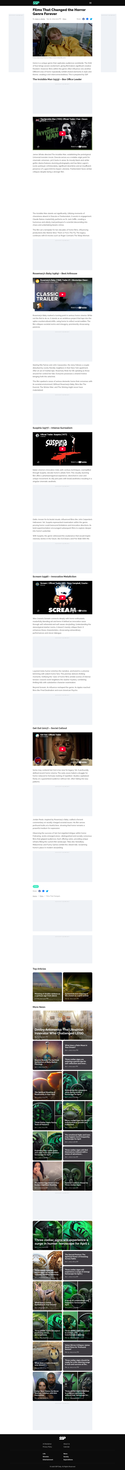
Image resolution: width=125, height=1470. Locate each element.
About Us (66, 1444)
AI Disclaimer (47, 1444)
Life (44, 1454)
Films (64, 19)
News (65, 1454)
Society (66, 1457)
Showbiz (46, 1457)
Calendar (66, 1447)
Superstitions (68, 1460)
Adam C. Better (40, 19)
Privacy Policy (47, 1447)
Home (35, 896)
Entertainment (48, 1460)
